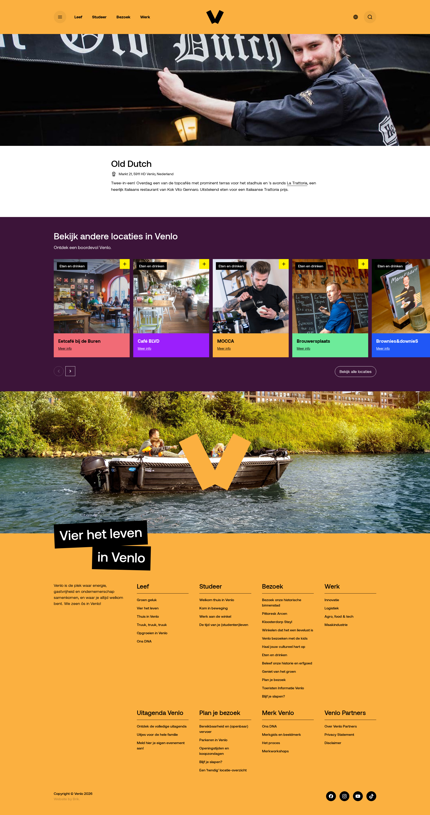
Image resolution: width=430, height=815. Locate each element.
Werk (332, 586)
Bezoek (272, 586)
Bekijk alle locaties (356, 371)
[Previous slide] (59, 371)
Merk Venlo (278, 713)
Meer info (65, 348)
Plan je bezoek (219, 713)
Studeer (210, 586)
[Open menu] (60, 17)
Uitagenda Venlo (160, 713)
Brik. (76, 799)
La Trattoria (297, 183)
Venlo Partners (345, 713)
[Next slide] (70, 371)
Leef (143, 586)
